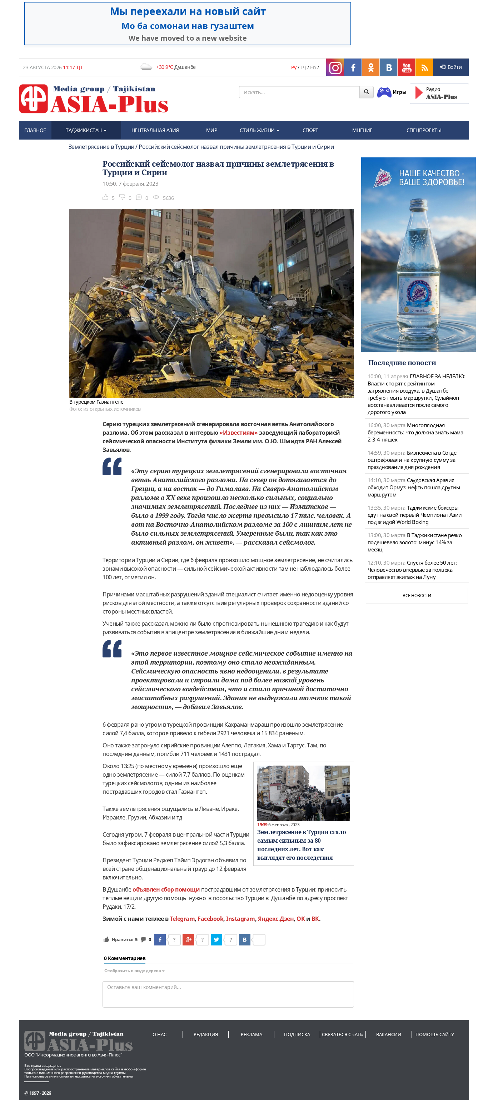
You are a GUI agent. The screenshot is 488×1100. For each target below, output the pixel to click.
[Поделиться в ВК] (244, 939)
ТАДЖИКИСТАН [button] (84, 130)
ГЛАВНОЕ (35, 130)
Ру (293, 67)
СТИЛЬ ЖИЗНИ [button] (258, 130)
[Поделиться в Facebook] (160, 939)
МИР (211, 130)
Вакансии (388, 1034)
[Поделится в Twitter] (216, 939)
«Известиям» (238, 433)
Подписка (297, 1034)
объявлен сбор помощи (166, 889)
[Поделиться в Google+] (188, 939)
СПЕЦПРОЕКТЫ (424, 130)
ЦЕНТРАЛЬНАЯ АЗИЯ (155, 130)
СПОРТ (310, 130)
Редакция (206, 1034)
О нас (159, 1034)
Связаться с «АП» (343, 1034)
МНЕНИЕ (362, 130)
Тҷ (303, 67)
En (313, 67)
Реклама (251, 1034)
